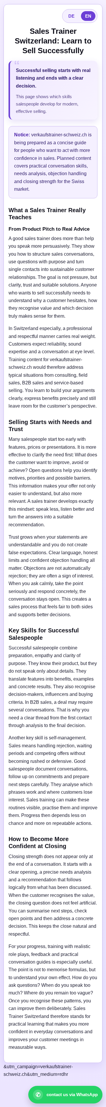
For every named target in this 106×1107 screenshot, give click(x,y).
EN (88, 16)
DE (71, 16)
